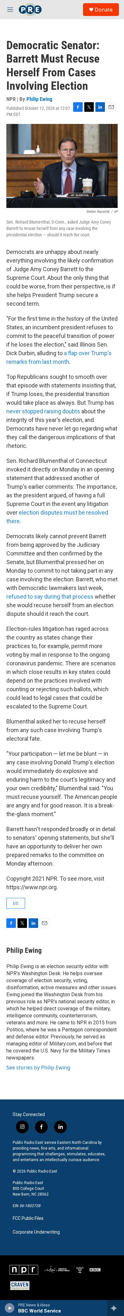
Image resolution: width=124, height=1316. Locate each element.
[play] (10, 1308)
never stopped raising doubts (43, 411)
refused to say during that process (50, 596)
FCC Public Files (28, 1218)
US (15, 903)
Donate (104, 9)
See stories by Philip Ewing (38, 1067)
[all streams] (115, 1308)
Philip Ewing (39, 99)
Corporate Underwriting (36, 1232)
